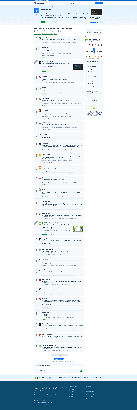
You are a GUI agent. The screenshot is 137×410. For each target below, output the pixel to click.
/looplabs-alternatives (39, 237)
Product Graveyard (90, 393)
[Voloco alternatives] (40, 289)
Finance (90, 404)
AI (34, 402)
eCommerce (60, 404)
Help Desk (39, 404)
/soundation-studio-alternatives (41, 165)
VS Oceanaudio (91, 86)
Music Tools (99, 34)
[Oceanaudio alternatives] (40, 99)
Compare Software (72, 387)
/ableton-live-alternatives (40, 322)
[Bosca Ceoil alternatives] (40, 313)
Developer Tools (44, 402)
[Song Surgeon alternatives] (40, 280)
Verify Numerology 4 (94, 22)
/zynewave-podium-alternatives (41, 248)
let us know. (99, 95)
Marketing (50, 404)
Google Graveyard (90, 394)
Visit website (44, 234)
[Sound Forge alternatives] (40, 202)
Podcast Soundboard (88, 18)
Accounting (55, 404)
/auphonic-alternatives (39, 257)
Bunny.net (57, 406)
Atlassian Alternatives (90, 391)
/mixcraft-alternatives (39, 36)
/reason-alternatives (39, 132)
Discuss (48, 394)
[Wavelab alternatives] (40, 299)
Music (88, 34)
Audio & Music (93, 30)
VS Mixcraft (90, 81)
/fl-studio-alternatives (39, 108)
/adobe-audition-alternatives (41, 333)
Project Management (76, 404)
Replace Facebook (90, 387)
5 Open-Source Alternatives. (42, 31)
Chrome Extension (72, 389)
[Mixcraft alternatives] (40, 38)
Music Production (93, 34)
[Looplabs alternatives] (40, 239)
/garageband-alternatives (40, 121)
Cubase (42, 18)
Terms (46, 406)
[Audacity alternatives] (40, 47)
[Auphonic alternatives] (40, 259)
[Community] (73, 3)
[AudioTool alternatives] (40, 144)
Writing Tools (68, 404)
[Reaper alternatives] (40, 189)
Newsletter (71, 396)
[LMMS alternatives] (40, 87)
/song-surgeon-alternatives (40, 278)
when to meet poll (80, 406)
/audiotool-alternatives (39, 142)
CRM (35, 404)
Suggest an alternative (59, 359)
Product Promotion (38, 394)
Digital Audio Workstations (98, 32)
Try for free (44, 71)
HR (64, 404)
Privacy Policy (41, 406)
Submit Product (99, 3)
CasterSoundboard (78, 18)
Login (102, 0)
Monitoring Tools (84, 404)
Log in (37, 370)
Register (98, 0)
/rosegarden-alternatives (40, 212)
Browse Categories (73, 386)
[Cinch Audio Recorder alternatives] (40, 346)
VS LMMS (90, 69)
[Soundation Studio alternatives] (40, 167)
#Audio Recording (49, 33)
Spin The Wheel (68, 406)
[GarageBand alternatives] (40, 123)
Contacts (45, 394)
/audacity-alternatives (39, 46)
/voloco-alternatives (39, 287)
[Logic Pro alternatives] (40, 270)
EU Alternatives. (51, 31)
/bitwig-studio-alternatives (40, 153)
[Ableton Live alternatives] (40, 324)
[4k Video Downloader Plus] (40, 223)
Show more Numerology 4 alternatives (59, 355)
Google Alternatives (90, 389)
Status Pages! (71, 391)
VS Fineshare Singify (92, 73)
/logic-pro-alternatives (39, 268)
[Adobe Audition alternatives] (40, 335)
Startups (47, 0)
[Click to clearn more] (68, 378)
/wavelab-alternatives (39, 297)
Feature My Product (90, 3)
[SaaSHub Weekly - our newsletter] (72, 3)
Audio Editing (99, 30)
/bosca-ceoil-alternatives (40, 311)
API (55, 394)
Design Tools (50, 402)
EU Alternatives (89, 398)
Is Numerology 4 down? (94, 101)
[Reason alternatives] (40, 134)
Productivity (44, 404)
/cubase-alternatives (39, 75)
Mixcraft (92, 17)
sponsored (50, 378)
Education (95, 404)
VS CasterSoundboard (92, 66)
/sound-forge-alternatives (40, 200)
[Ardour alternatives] (40, 178)
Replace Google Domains (91, 396)
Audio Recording (89, 32)
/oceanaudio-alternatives (40, 97)
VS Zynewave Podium (92, 71)
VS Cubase (90, 85)
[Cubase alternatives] (40, 77)
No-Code (38, 402)
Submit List (71, 394)
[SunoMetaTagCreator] (40, 62)
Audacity (96, 17)
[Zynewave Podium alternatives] (40, 250)
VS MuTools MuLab (92, 76)
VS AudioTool (91, 79)
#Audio (43, 33)
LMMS (97, 18)
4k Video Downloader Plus (93, 111)
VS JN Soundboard (92, 78)
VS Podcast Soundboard (93, 67)
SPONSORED (36, 61)
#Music (55, 33)
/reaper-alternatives (39, 188)
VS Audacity (90, 83)
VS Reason (90, 74)
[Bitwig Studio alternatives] (40, 155)
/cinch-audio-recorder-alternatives (42, 344)
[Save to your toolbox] (36, 14)
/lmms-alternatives (39, 85)
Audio (87, 30)
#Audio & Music (37, 33)
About (52, 394)
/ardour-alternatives (39, 176)
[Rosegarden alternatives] (40, 214)
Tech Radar (88, 386)
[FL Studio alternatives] (40, 110)
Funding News (72, 393)
